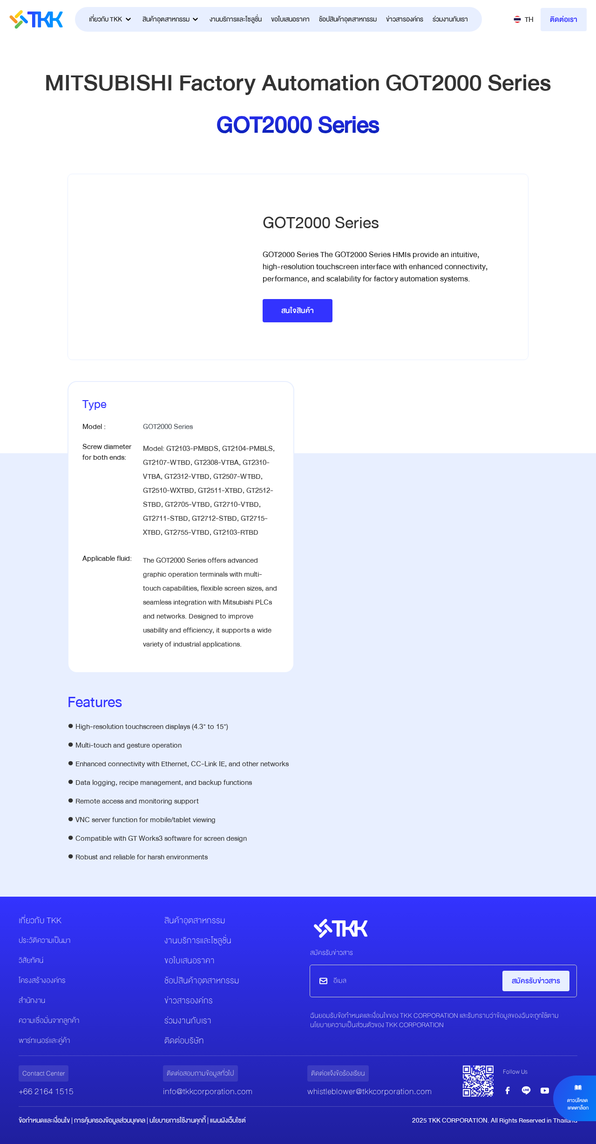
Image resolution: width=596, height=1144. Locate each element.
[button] (524, 19)
